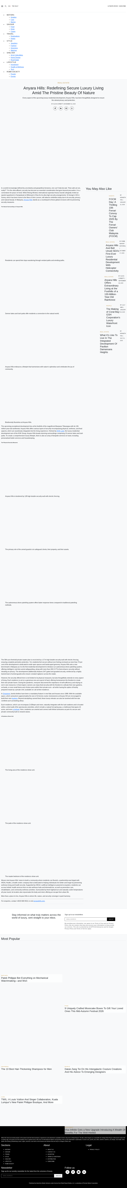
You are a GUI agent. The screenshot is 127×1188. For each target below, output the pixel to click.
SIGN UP (111, 919)
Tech (12, 69)
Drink (12, 29)
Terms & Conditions (54, 1156)
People (13, 74)
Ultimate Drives (113, 6)
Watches (14, 50)
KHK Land (60, 431)
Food (12, 27)
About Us (51, 1149)
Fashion (13, 46)
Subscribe (51, 1161)
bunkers (15, 698)
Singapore (6, 693)
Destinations (15, 36)
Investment (14, 64)
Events (13, 76)
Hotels (13, 38)
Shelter (11, 53)
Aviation (13, 17)
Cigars (13, 31)
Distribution (52, 1159)
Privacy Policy (95, 1149)
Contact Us (51, 1152)
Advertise (51, 1154)
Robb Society (13, 72)
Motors (10, 15)
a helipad (16, 709)
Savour (10, 24)
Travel (10, 34)
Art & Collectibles (17, 55)
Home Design (15, 57)
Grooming (14, 48)
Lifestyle (11, 62)
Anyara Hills (28, 200)
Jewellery (14, 43)
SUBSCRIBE (122, 6)
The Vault (15, 6)
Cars (12, 20)
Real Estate (15, 60)
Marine (13, 22)
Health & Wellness (17, 67)
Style (9, 41)
